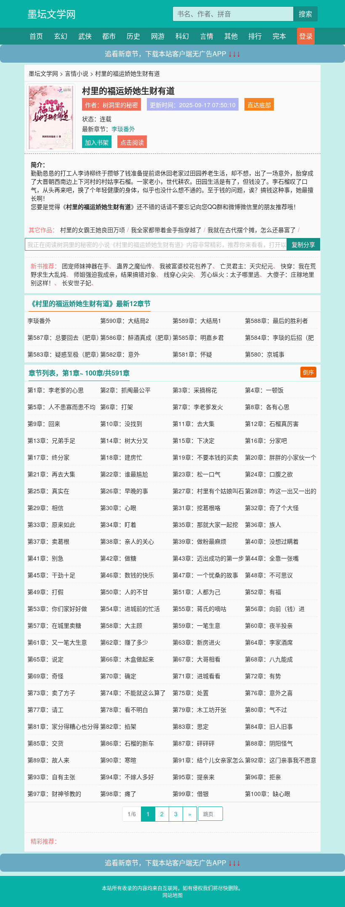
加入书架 (97, 142)
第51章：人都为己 (196, 591)
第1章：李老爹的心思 (55, 390)
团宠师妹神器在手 (85, 266)
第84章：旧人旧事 (269, 726)
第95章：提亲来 (193, 776)
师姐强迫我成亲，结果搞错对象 (115, 274)
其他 (231, 36)
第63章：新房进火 (196, 642)
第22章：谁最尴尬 (124, 474)
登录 (306, 36)
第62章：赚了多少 (124, 642)
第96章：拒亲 (263, 776)
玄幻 (60, 36)
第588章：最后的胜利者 (276, 320)
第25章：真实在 (48, 491)
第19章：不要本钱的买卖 (205, 457)
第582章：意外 (120, 354)
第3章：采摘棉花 (194, 390)
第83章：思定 (190, 726)
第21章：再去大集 (51, 474)
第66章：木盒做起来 (127, 659)
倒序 (308, 372)
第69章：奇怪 (45, 676)
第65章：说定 (45, 659)
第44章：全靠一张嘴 (272, 558)
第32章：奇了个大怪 (272, 507)
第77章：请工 (45, 709)
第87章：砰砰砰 (193, 743)
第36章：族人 (263, 524)
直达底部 (259, 104)
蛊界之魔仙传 (134, 266)
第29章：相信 (45, 507)
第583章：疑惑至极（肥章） (64, 354)
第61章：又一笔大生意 (57, 642)
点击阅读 (132, 142)
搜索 (305, 14)
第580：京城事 (264, 354)
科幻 (182, 36)
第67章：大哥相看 (196, 659)
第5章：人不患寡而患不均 (61, 406)
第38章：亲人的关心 (127, 541)
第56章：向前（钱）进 (275, 608)
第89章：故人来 (48, 760)
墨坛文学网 (51, 14)
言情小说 (76, 73)
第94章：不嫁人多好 (127, 776)
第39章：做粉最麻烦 (199, 541)
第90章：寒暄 (118, 760)
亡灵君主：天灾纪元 (246, 266)
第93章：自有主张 (51, 776)
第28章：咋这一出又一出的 (280, 491)
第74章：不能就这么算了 (133, 692)
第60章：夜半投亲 (269, 625)
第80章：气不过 (266, 709)
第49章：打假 (45, 591)
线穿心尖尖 (178, 274)
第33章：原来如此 (51, 524)
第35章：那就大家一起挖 (205, 524)
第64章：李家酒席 (269, 642)
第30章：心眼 (118, 507)
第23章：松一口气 (196, 474)
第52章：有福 (263, 591)
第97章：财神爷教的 (54, 793)
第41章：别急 (45, 558)
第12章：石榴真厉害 (272, 423)
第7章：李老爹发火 (197, 406)
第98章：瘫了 (118, 793)
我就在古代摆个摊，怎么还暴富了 (251, 229)
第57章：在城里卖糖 (54, 625)
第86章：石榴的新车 (127, 743)
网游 (158, 36)
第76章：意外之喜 (269, 692)
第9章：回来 (43, 423)
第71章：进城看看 (196, 676)
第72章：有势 (263, 676)
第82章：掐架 (118, 726)
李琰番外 (123, 128)
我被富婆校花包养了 (185, 266)
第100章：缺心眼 (267, 793)
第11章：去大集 (193, 423)
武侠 (85, 36)
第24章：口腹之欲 (269, 474)
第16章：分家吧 (266, 440)
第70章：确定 (118, 676)
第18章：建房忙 (121, 457)
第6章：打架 (116, 406)
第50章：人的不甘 (124, 591)
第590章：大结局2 (124, 320)
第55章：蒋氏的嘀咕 (199, 608)
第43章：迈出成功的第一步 (208, 558)
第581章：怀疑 (192, 354)
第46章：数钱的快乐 (127, 575)
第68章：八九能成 (269, 659)
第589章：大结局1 (196, 320)
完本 (279, 36)
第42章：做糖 (118, 558)
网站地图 (172, 895)
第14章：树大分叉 (124, 440)
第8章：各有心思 (267, 406)
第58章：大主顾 (121, 625)
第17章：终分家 (48, 457)
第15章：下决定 (193, 440)
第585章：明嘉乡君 (198, 337)
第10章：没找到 (121, 423)
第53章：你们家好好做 (57, 608)
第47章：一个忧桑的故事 (205, 575)
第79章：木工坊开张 (199, 709)
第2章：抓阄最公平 (125, 390)
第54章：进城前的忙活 (130, 608)
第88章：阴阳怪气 (269, 743)
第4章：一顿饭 (264, 390)
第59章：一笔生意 (196, 625)
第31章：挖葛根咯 (196, 507)
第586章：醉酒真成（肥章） (137, 337)
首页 (36, 36)
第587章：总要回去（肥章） (64, 337)
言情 (206, 36)
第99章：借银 (190, 793)
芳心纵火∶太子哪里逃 (230, 274)
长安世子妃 (76, 282)
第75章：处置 (190, 692)
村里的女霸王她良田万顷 (92, 229)
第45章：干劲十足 (51, 575)
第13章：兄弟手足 (51, 440)
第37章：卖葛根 (48, 541)
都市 (109, 36)
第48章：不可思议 (269, 575)
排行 (255, 36)
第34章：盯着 (118, 524)
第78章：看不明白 (124, 709)
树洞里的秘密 (120, 104)
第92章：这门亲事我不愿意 (280, 760)
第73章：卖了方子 (51, 692)
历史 (133, 36)
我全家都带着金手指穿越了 (166, 229)
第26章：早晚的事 (124, 491)
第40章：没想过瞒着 (272, 541)
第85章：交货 (45, 743)
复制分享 (303, 244)
